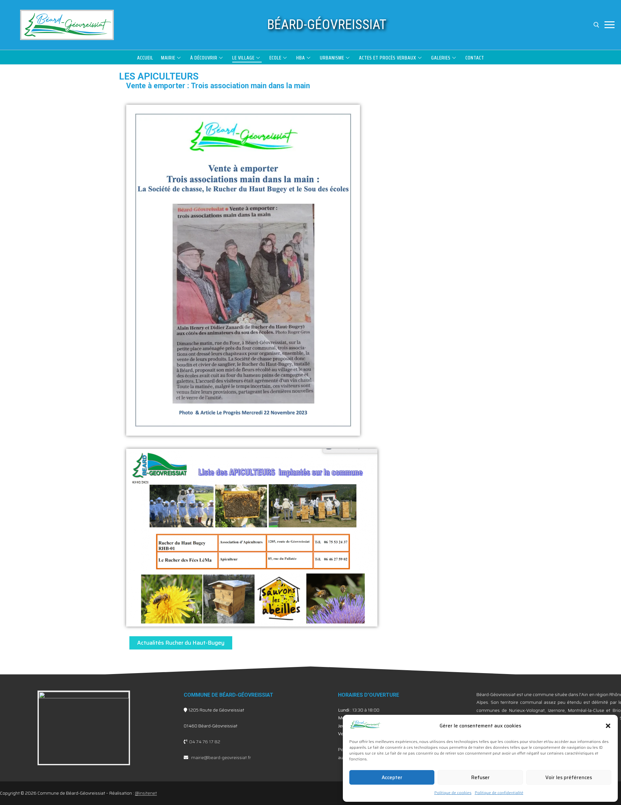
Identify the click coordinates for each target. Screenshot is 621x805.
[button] (608, 726)
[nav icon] (610, 25)
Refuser (480, 777)
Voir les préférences (568, 777)
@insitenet (146, 793)
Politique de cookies (453, 792)
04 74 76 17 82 (204, 741)
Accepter (392, 777)
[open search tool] (596, 25)
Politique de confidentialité (499, 792)
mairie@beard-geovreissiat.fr (221, 757)
